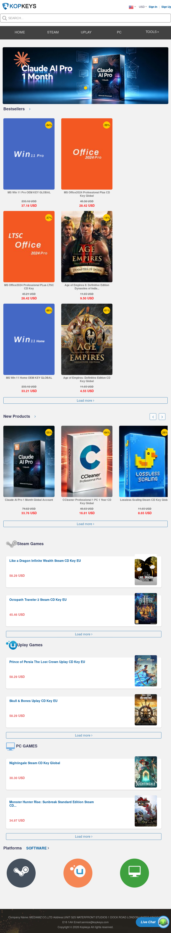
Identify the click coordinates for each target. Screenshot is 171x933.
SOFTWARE (37, 848)
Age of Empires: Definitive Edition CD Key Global (86, 379)
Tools (151, 31)
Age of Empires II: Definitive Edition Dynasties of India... (87, 286)
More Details (29, 186)
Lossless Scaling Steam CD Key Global (91, 500)
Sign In (153, 7)
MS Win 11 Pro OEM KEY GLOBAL (29, 192)
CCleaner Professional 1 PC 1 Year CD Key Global (33, 501)
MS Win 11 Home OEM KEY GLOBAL (29, 378)
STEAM (53, 32)
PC (119, 32)
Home (20, 32)
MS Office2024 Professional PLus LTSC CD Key (29, 286)
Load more (85, 400)
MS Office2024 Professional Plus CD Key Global (87, 194)
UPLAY (86, 32)
